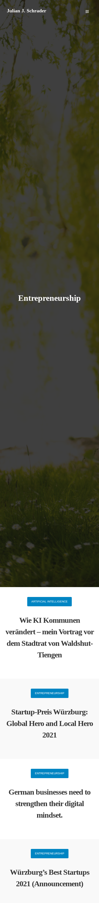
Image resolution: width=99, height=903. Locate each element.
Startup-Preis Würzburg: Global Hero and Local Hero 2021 (49, 723)
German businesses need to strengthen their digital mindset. (49, 803)
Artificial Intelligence (49, 601)
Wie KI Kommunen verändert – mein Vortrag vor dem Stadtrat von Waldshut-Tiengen (50, 637)
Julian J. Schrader (26, 10)
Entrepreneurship (49, 693)
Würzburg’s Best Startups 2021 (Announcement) (49, 878)
